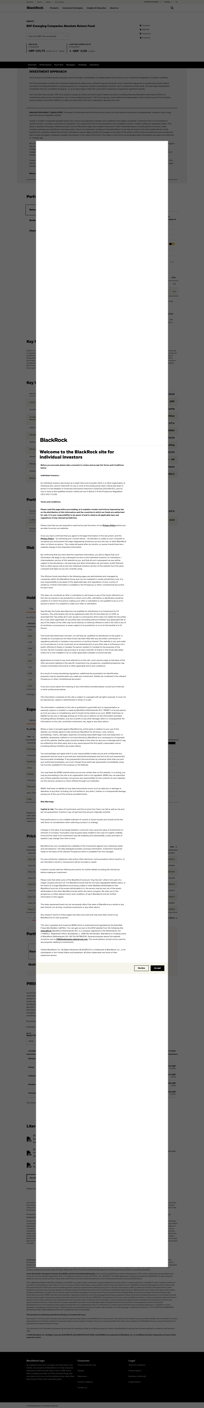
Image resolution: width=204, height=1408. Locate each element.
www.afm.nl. (46, 931)
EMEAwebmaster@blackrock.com (72, 939)
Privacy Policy (109, 526)
